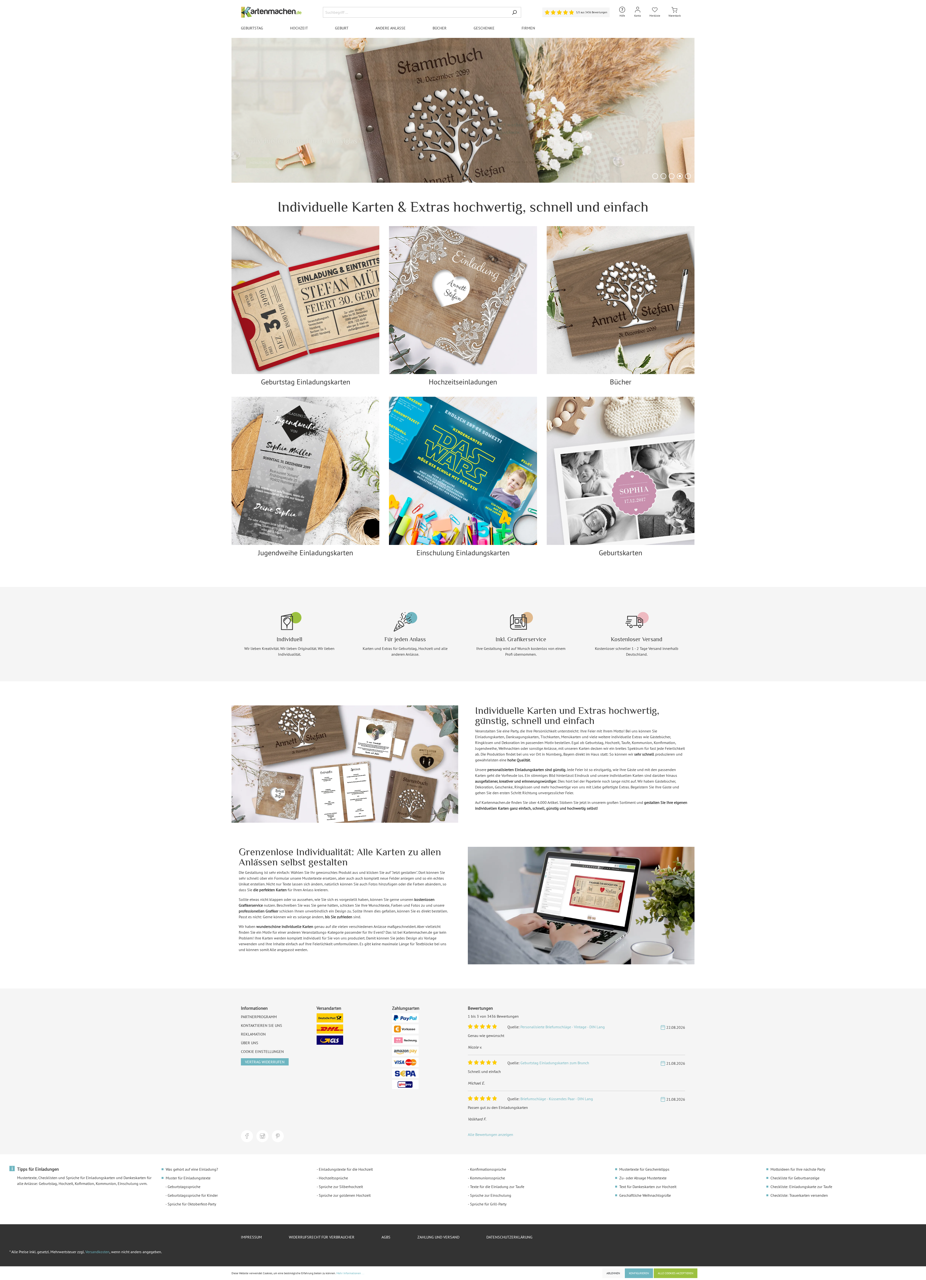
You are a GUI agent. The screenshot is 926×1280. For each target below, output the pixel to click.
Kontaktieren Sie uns (261, 1025)
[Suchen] (514, 12)
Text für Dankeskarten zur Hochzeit (647, 1186)
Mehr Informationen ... (350, 1273)
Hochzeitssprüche (333, 1178)
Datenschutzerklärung (509, 1237)
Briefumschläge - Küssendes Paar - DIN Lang (556, 1098)
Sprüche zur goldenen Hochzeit (345, 1195)
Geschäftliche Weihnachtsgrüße (645, 1195)
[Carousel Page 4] (680, 176)
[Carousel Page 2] (663, 176)
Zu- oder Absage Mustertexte (643, 1178)
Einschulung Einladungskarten (463, 552)
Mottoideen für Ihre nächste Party (797, 1169)
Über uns (249, 1042)
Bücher (620, 381)
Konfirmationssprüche (488, 1169)
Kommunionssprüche (487, 1178)
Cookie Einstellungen (262, 1051)
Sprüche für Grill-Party (488, 1204)
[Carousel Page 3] (671, 176)
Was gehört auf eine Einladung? (192, 1169)
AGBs (385, 1237)
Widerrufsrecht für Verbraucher (321, 1237)
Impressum (251, 1237)
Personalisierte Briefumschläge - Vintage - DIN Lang (562, 1026)
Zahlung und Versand (438, 1237)
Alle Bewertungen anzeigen (490, 1134)
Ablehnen (613, 1273)
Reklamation (253, 1034)
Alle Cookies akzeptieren (675, 1273)
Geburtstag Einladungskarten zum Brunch (554, 1062)
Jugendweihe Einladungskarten (305, 552)
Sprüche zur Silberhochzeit (341, 1186)
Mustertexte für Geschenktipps (644, 1169)
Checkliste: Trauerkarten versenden (799, 1195)
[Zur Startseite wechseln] (271, 12)
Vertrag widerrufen (265, 1061)
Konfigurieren (639, 1273)
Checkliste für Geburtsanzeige (794, 1178)
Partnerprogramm (259, 1016)
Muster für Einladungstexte (188, 1178)
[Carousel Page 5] (688, 176)
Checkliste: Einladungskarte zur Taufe (801, 1186)
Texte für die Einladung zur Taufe (497, 1186)
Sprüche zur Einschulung (490, 1195)
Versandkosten (97, 1251)
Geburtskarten (620, 552)
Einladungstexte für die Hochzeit (346, 1169)
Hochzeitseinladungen (463, 381)
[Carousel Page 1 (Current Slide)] (655, 176)
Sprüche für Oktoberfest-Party (192, 1204)
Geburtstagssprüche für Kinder (193, 1195)
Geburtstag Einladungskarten (305, 381)
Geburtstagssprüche (184, 1186)
